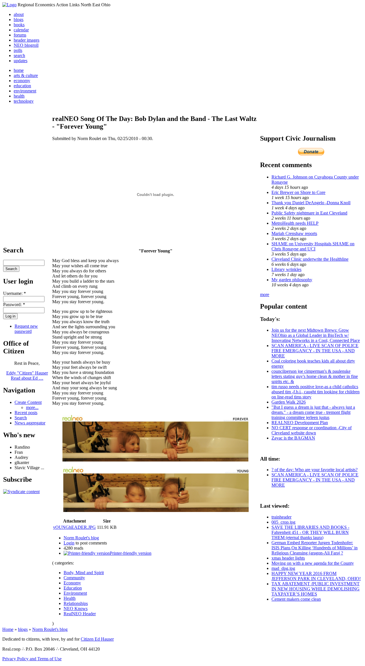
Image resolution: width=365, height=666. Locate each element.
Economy (72, 582)
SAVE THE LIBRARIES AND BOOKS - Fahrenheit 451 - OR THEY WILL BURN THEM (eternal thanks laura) (310, 532)
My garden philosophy (291, 279)
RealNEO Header (80, 613)
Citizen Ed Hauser (97, 639)
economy (22, 80)
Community (74, 577)
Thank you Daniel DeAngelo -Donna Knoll (310, 202)
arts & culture (26, 75)
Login (69, 543)
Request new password (26, 329)
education (22, 85)
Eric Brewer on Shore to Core (298, 192)
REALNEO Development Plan (299, 422)
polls (18, 50)
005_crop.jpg (283, 522)
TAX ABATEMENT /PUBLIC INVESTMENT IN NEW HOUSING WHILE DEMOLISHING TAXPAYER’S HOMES (315, 588)
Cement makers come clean (296, 599)
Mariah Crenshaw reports (294, 233)
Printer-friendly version (130, 553)
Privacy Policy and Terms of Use (32, 658)
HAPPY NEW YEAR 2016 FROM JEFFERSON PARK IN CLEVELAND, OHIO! (316, 576)
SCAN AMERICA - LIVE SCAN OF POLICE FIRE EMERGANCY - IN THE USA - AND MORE (314, 350)
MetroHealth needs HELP (295, 223)
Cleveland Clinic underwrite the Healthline (309, 259)
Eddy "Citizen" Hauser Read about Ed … (27, 375)
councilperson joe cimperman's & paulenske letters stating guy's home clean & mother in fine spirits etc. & (314, 376)
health (19, 96)
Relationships (76, 603)
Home (7, 629)
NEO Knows (76, 608)
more (264, 294)
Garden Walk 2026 (288, 402)
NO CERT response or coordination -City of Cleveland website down (311, 430)
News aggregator (30, 422)
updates (20, 60)
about (19, 14)
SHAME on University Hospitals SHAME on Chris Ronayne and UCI (312, 246)
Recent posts (26, 412)
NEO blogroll (26, 45)
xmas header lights (288, 558)
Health (70, 598)
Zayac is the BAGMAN (293, 438)
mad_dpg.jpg (283, 568)
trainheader (281, 517)
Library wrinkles (286, 269)
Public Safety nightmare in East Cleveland (309, 212)
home (19, 70)
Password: (14, 304)
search (19, 55)
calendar (21, 29)
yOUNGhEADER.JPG (74, 527)
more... (32, 407)
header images (26, 40)
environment (25, 90)
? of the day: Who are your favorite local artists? (314, 469)
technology (24, 101)
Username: (14, 293)
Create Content (28, 402)
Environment (75, 593)
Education (73, 588)
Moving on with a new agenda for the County (312, 563)
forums (20, 35)
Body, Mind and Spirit (84, 572)
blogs (18, 19)
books (19, 24)
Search (21, 417)
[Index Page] (9, 4)
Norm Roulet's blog (81, 537)
